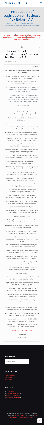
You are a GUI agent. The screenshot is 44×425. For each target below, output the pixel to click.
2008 (10, 37)
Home (9, 24)
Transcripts (8, 377)
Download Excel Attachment (22, 330)
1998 (29, 39)
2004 (29, 37)
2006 (19, 37)
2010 (39, 35)
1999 (24, 39)
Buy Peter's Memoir (12, 393)
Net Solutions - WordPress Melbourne (23, 417)
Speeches (8, 379)
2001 (15, 39)
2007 (14, 37)
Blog (16, 24)
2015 (17, 35)
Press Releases (27, 24)
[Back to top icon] (39, 420)
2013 (26, 35)
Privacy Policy (19, 416)
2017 (9, 35)
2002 (38, 37)
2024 (4, 35)
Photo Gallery (10, 391)
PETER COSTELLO (15, 3)
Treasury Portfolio (12, 395)
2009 (5, 37)
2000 (20, 39)
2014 (22, 35)
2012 (30, 35)
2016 (13, 35)
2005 (24, 37)
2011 (34, 35)
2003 (34, 37)
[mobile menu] (41, 3)
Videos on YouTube (13, 397)
